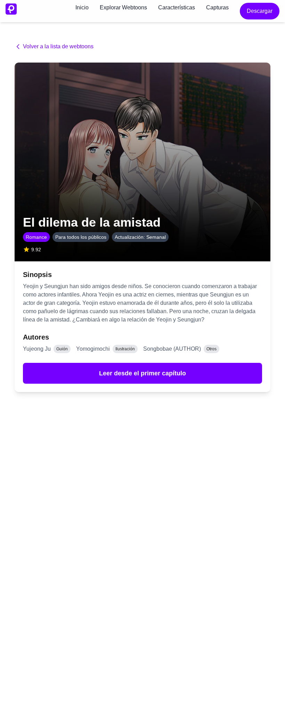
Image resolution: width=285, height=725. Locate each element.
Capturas (217, 7)
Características (176, 7)
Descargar (259, 11)
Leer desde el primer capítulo (142, 373)
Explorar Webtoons (123, 7)
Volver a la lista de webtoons (58, 46)
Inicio (82, 7)
